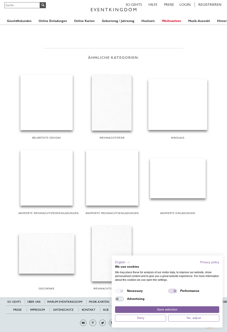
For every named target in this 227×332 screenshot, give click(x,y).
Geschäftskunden (19, 21)
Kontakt (88, 309)
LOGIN (185, 4)
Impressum (37, 309)
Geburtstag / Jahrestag (118, 21)
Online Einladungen (53, 21)
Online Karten (84, 21)
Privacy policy (209, 262)
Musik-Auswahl (199, 21)
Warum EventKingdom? (64, 301)
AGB (105, 309)
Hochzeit (148, 21)
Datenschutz (63, 309)
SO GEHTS (134, 4)
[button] (122, 262)
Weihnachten (171, 21)
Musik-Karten (99, 301)
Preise (169, 4)
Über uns (34, 301)
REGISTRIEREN (209, 4)
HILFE (153, 4)
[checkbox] (119, 291)
